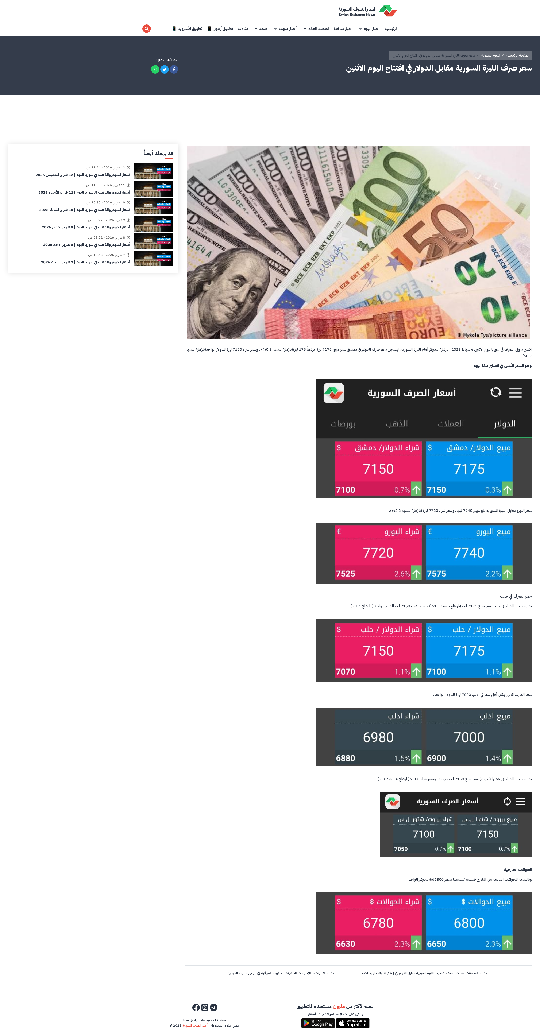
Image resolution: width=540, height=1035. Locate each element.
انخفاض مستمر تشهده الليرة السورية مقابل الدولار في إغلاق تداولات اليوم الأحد (413, 973)
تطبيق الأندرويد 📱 (187, 29)
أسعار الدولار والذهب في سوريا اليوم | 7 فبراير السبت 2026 (85, 262)
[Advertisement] (270, 112)
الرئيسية (391, 29)
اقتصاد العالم (318, 29)
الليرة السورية (490, 55)
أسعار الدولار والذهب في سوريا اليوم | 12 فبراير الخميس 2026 (83, 175)
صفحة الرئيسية (517, 55)
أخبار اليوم (371, 29)
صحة (263, 29)
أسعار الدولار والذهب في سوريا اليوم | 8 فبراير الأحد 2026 (86, 244)
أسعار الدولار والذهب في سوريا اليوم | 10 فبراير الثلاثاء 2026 (84, 210)
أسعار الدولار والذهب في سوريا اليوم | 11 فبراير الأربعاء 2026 (84, 192)
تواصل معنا (190, 1020)
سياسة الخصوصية (213, 1020)
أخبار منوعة (287, 29)
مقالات (243, 29)
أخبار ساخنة (342, 29)
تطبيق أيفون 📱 (220, 29)
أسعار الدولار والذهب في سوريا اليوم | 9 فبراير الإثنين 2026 (86, 227)
